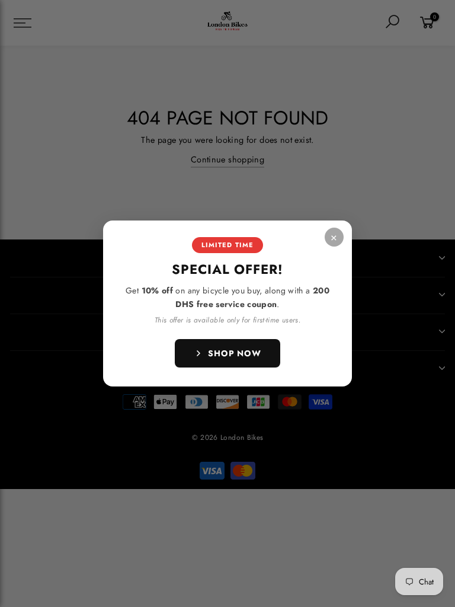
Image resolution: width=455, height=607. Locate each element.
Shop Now (234, 353)
